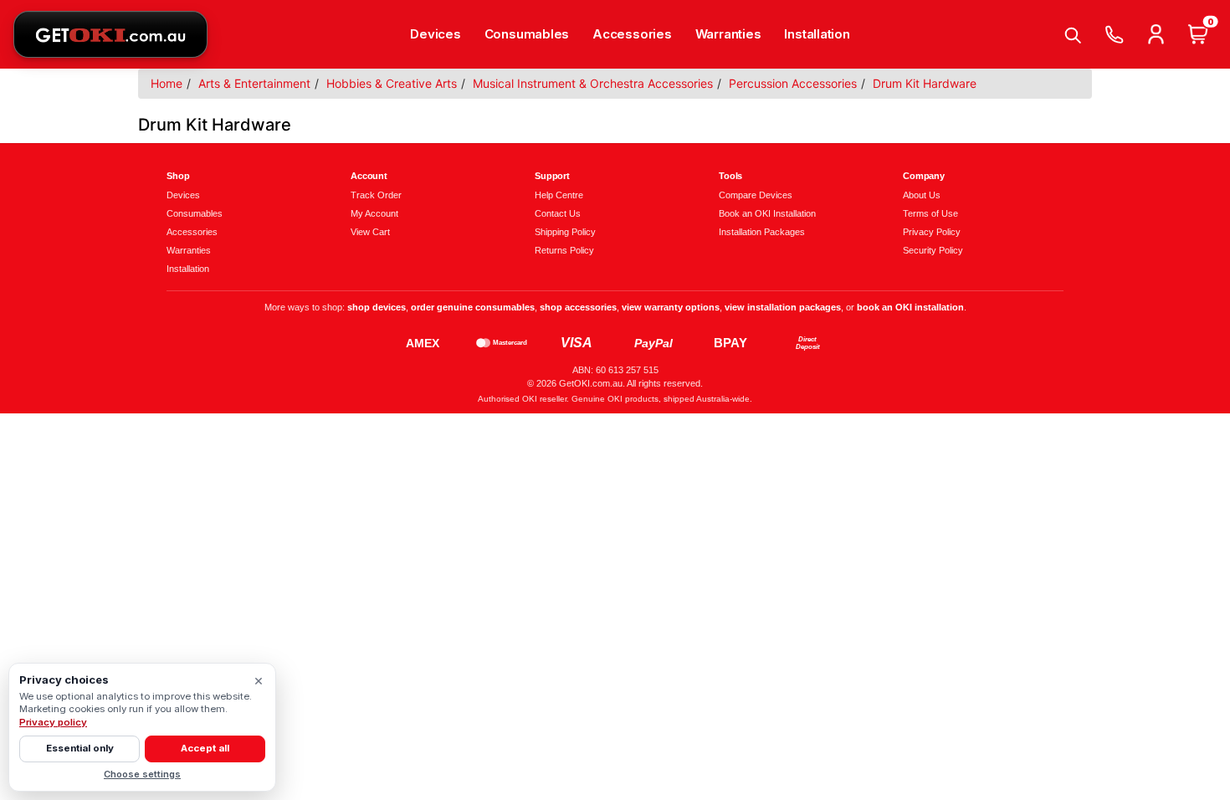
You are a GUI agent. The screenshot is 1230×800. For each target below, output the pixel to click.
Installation (816, 34)
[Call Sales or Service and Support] (1113, 34)
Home (166, 83)
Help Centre (559, 195)
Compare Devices (755, 195)
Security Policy (933, 250)
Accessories (632, 34)
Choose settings (142, 774)
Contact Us (558, 213)
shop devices (376, 307)
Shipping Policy (565, 232)
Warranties (728, 34)
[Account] (1155, 34)
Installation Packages (762, 232)
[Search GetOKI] (1072, 34)
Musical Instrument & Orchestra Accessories (593, 83)
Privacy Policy (932, 232)
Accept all (205, 748)
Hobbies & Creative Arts (391, 83)
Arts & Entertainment (254, 83)
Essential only (80, 748)
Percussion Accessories (793, 83)
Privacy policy (53, 722)
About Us (921, 195)
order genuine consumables (473, 307)
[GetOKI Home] (110, 34)
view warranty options (671, 307)
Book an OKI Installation (767, 213)
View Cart (370, 232)
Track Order (376, 195)
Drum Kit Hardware (924, 83)
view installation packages (783, 307)
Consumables (527, 34)
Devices (435, 34)
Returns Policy (564, 250)
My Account (374, 213)
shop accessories (578, 307)
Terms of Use (930, 213)
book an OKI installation (910, 307)
